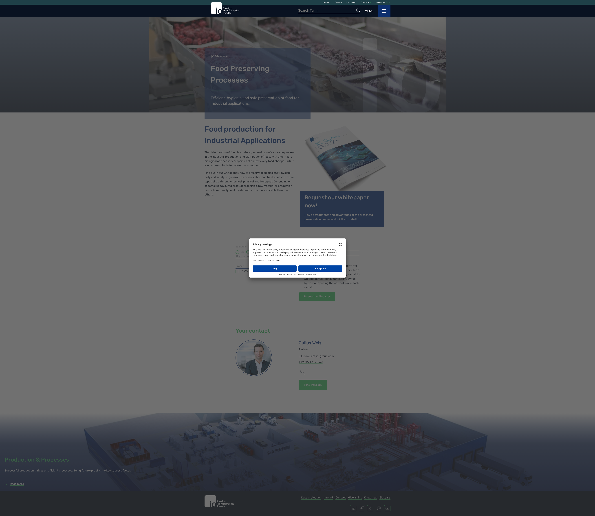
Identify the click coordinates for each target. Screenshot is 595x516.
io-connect (351, 2)
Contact (326, 2)
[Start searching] (358, 10)
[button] (388, 2)
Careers (338, 2)
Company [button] (365, 2)
